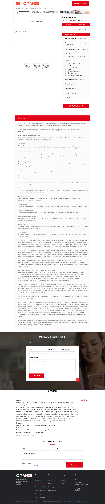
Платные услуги (65, 487)
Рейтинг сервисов (53, 494)
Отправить (36, 376)
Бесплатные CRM (40, 487)
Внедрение (63, 480)
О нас (62, 483)
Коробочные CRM (40, 490)
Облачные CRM (39, 483)
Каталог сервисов (40, 497)
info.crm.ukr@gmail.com (80, 484)
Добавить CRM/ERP (80, 3)
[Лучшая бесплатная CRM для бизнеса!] (52, 12)
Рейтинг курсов (52, 490)
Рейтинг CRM (51, 480)
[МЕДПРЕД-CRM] (37, 46)
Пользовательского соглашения (74, 501)
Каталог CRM (38, 480)
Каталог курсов (39, 494)
